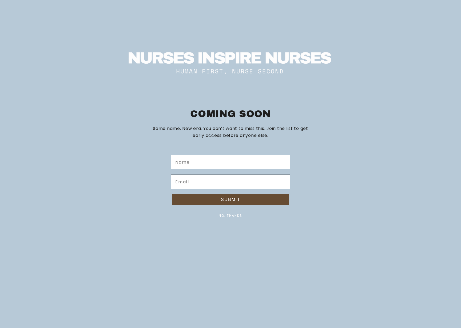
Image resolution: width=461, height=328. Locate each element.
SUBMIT (230, 199)
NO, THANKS (230, 215)
